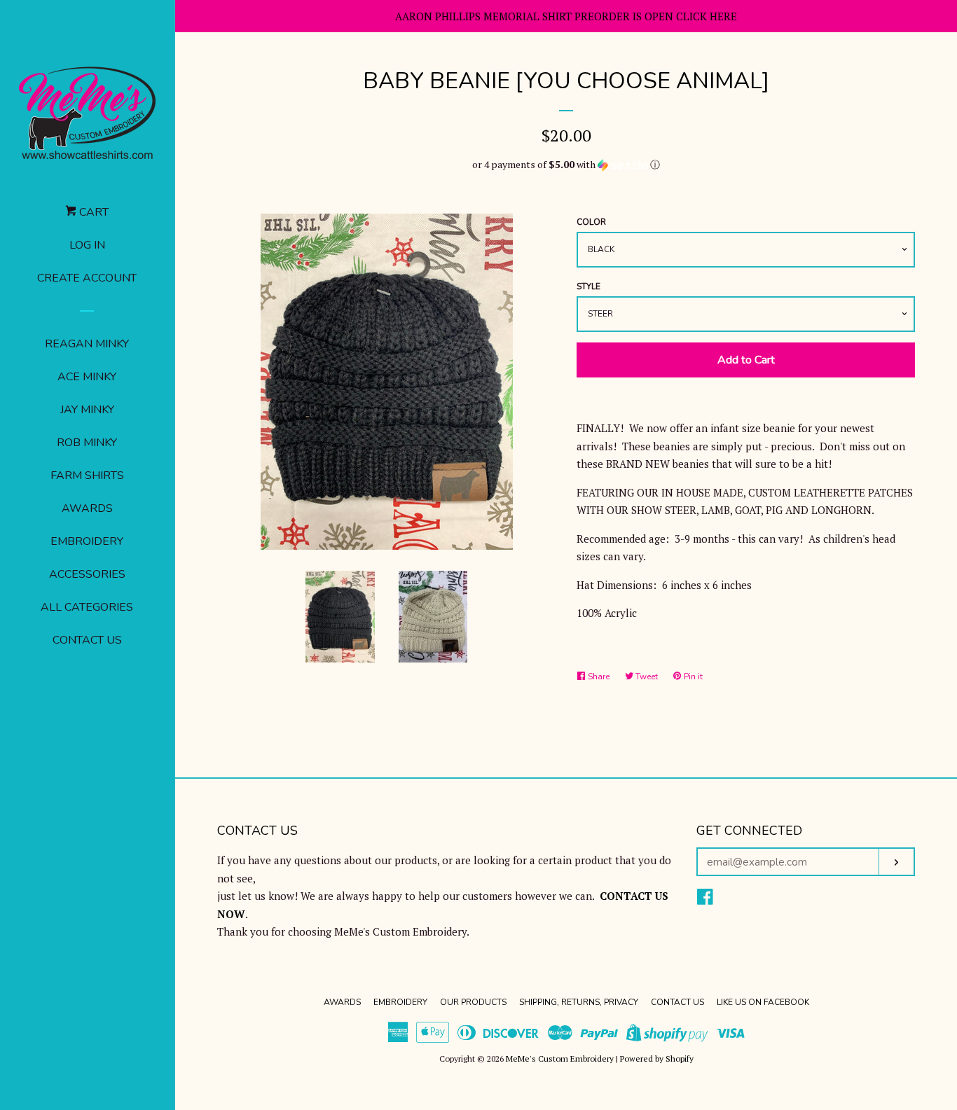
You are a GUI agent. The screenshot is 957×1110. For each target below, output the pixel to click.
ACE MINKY (86, 376)
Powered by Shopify (657, 1058)
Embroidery (86, 541)
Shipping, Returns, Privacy (578, 1002)
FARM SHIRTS (87, 475)
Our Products (473, 1002)
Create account (87, 278)
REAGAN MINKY (87, 344)
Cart (92, 212)
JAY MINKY (87, 409)
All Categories (87, 607)
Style (588, 286)
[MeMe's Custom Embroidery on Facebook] (705, 899)
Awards (87, 508)
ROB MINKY (87, 442)
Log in (87, 245)
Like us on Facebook (763, 1002)
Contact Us (87, 640)
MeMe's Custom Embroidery (560, 1058)
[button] (566, 165)
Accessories (87, 574)
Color (591, 222)
